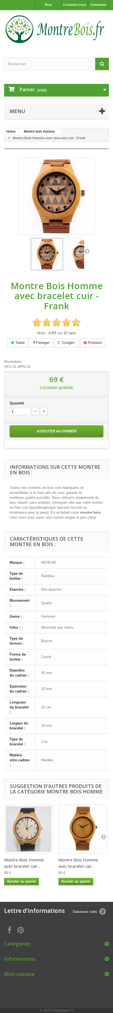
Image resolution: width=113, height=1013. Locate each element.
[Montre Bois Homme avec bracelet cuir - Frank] (47, 254)
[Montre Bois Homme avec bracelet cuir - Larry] (28, 828)
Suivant (87, 251)
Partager (42, 343)
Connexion (98, 4)
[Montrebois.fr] (56, 29)
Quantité (17, 403)
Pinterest (94, 343)
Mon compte (19, 974)
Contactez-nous (74, 4)
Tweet (19, 343)
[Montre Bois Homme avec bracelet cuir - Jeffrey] (82, 828)
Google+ (68, 343)
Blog (48, 4)
